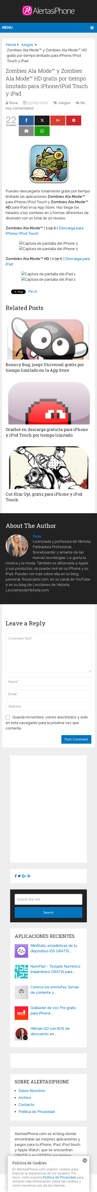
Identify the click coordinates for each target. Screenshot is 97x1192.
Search (48, 912)
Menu (7, 27)
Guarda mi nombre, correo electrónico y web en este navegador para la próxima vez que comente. (47, 722)
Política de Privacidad (36, 1112)
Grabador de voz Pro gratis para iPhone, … (53, 1010)
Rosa (13, 103)
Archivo (24, 1098)
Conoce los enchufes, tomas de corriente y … (54, 990)
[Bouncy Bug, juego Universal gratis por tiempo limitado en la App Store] (48, 337)
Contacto (26, 1105)
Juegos (64, 103)
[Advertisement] (48, 808)
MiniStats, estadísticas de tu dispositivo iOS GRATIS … (53, 948)
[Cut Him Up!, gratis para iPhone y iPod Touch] (48, 466)
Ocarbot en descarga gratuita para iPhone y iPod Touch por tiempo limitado (47, 432)
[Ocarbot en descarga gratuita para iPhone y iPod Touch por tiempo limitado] (48, 401)
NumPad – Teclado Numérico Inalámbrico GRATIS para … (55, 969)
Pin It (32, 291)
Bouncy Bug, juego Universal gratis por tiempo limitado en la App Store (45, 367)
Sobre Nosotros (31, 1091)
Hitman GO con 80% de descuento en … (50, 1031)
